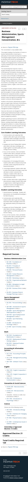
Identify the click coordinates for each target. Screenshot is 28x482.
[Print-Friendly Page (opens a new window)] (23, 29)
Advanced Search (5, 18)
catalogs (7, 476)
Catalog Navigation (7, 23)
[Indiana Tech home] (9, 2)
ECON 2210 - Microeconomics (15, 391)
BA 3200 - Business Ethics (14, 288)
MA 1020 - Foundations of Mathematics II (14, 336)
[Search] (25, 14)
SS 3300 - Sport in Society (14, 327)
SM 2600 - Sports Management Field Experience (16, 311)
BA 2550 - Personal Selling (14, 303)
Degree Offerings (13, 47)
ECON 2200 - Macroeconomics (15, 387)
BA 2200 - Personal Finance (14, 270)
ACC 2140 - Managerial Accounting (17, 358)
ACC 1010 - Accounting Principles (16, 353)
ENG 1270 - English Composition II (17, 374)
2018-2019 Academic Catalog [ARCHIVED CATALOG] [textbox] (14, 7)
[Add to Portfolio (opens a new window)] (19, 29)
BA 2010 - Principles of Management (13, 266)
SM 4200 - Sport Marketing (14, 319)
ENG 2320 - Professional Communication (14, 379)
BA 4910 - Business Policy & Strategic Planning (15, 293)
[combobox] (14, 7)
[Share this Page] (21, 29)
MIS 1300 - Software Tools (14, 361)
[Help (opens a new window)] (25, 29)
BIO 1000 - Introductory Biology (16, 410)
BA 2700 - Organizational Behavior (17, 280)
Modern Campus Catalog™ (16, 478)
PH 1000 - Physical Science (14, 418)
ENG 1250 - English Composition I (16, 370)
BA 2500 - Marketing (13, 278)
